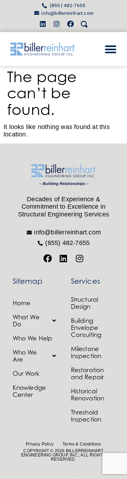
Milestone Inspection (86, 352)
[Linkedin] (42, 23)
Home (22, 303)
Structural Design (84, 303)
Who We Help (33, 338)
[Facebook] (70, 23)
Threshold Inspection (86, 416)
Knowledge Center (29, 391)
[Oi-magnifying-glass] (84, 23)
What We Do (26, 321)
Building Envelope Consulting (86, 327)
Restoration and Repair (87, 374)
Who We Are (25, 356)
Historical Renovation (87, 395)
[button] (110, 49)
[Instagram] (56, 23)
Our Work (26, 373)
